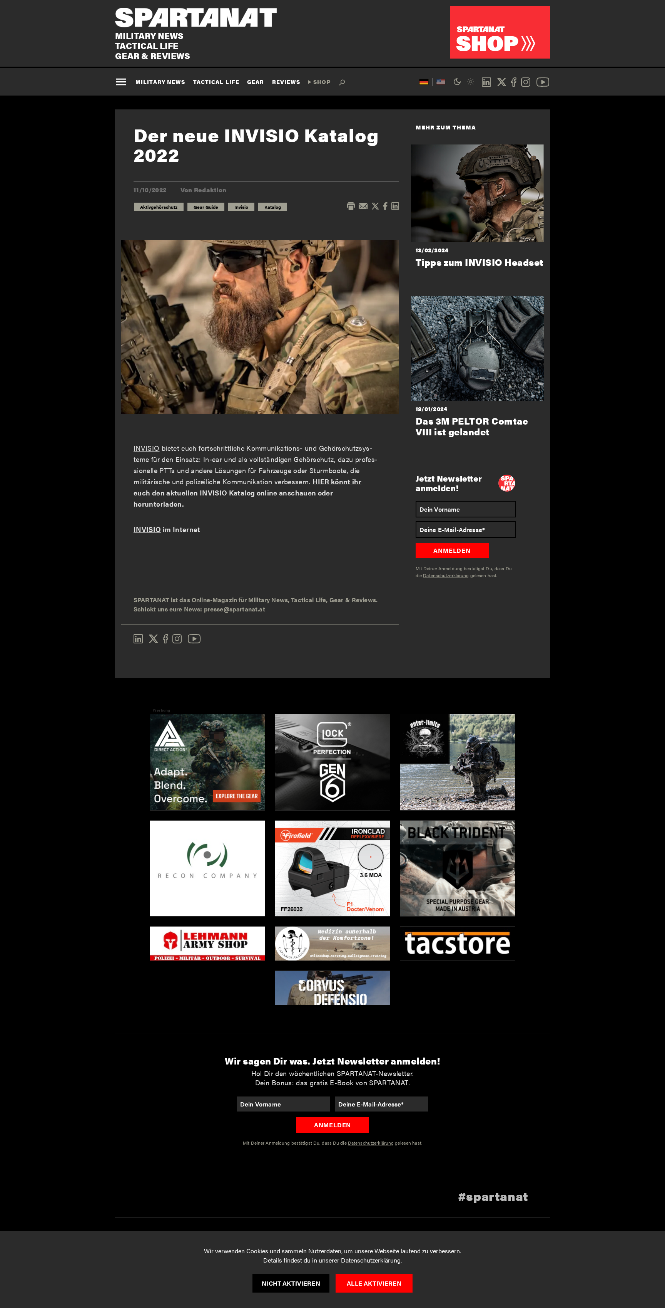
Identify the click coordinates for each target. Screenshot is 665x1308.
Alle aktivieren (374, 1283)
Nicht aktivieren (291, 1283)
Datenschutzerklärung (371, 1260)
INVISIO (147, 448)
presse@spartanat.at (234, 608)
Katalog (272, 206)
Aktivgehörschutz (158, 206)
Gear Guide (206, 206)
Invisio (241, 206)
